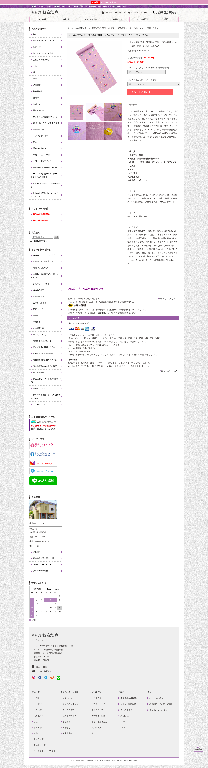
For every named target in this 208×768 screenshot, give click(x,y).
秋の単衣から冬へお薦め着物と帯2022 (46, 380)
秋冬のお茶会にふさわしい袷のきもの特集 (46, 396)
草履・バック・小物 (41, 155)
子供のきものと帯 (40, 136)
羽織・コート (38, 104)
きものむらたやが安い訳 (43, 261)
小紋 (35, 66)
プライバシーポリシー (42, 564)
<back (48, 589)
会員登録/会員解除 (128, 698)
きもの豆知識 (38, 296)
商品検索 (35, 232)
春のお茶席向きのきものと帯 (45, 360)
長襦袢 (36, 98)
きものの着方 (38, 290)
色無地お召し (40, 716)
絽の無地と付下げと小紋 (43, 53)
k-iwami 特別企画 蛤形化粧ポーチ (45, 185)
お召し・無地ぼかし (41, 60)
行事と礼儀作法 (39, 303)
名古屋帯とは (38, 328)
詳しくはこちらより (167, 299)
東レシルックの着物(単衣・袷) (45, 117)
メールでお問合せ (44, 671)
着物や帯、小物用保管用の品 (45, 167)
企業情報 (37, 552)
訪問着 (37, 698)
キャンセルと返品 (99, 722)
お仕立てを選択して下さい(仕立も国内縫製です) (148, 67)
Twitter (123, 722)
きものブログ (126, 710)
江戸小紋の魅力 (39, 309)
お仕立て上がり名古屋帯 (44, 751)
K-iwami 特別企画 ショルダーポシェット (45, 194)
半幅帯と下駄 (38, 129)
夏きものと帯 (38, 110)
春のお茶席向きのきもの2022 (45, 366)
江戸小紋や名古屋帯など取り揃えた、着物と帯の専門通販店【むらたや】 (110, 760)
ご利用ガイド (116, 19)
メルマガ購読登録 (40, 571)
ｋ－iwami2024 (39, 405)
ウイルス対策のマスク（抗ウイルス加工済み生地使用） (46, 175)
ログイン (121, 12)
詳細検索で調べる (41, 241)
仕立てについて (98, 704)
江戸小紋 (37, 47)
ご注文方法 (96, 698)
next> (57, 589)
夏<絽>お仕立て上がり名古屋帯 (46, 123)
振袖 (35, 34)
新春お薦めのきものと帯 (43, 353)
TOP (198, 748)
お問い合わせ (106, 313)
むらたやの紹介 (91, 19)
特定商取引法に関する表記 (44, 558)
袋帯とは (37, 315)
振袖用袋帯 (37, 91)
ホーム (70, 28)
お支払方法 (96, 727)
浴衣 (35, 142)
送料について (97, 733)
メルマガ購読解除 (128, 704)
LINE (122, 727)
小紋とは (37, 322)
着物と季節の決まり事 (42, 341)
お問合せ (166, 19)
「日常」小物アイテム (42, 161)
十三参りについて (40, 389)
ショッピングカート (139, 12)
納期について (97, 710)
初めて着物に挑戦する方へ (44, 347)
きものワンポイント (41, 284)
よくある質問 (142, 19)
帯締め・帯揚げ (39, 148)
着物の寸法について (41, 268)
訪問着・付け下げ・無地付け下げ (47, 40)
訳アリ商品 (41, 19)
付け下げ (38, 704)
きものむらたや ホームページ (46, 255)
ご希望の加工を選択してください (142, 80)
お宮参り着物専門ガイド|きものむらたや (45, 276)
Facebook (124, 716)
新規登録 (108, 12)
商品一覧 (66, 19)
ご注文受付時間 (98, 716)
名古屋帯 (79, 28)
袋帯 (35, 79)
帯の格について (39, 335)
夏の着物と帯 (38, 372)
